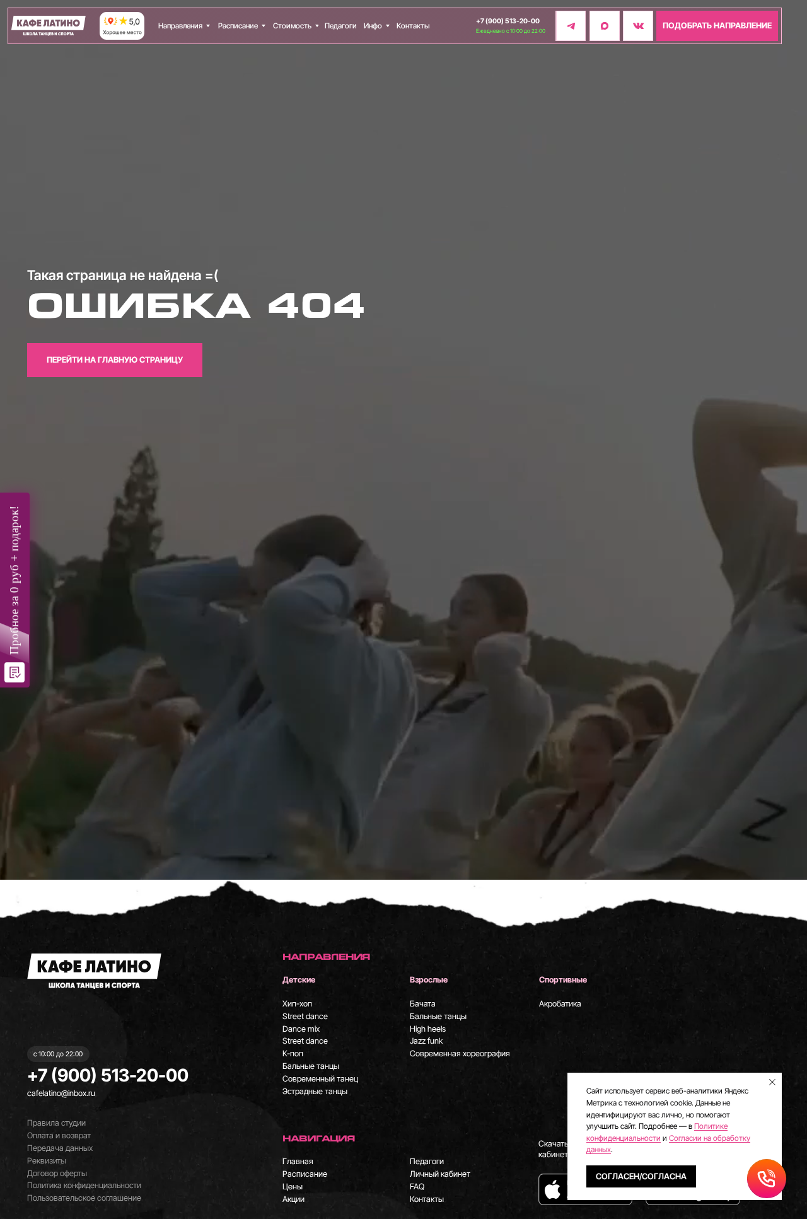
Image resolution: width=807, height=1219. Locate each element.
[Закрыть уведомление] (772, 1082)
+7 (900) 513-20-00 (508, 21)
